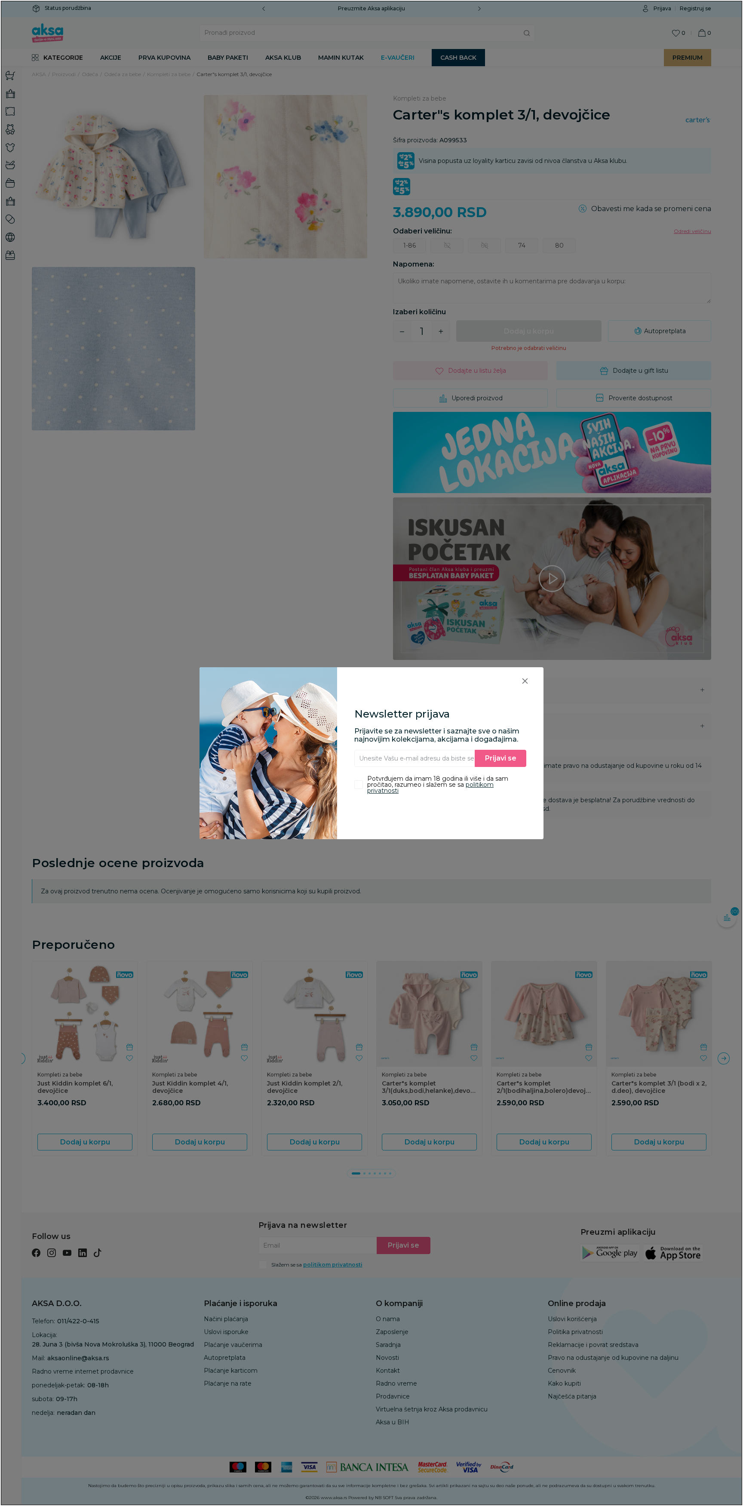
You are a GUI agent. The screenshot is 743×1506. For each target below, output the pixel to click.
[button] (525, 681)
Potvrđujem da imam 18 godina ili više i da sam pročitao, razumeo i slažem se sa (437, 785)
